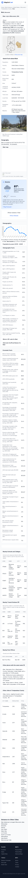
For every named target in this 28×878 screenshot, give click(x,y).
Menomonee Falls (6, 840)
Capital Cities (4, 854)
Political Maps (18, 851)
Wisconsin (23, 7)
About (16, 860)
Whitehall (4, 739)
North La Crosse (6, 834)
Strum (3, 772)
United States (16, 7)
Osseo (4, 722)
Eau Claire (4, 829)
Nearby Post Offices (9, 650)
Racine (3, 827)
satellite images (19, 176)
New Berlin (4, 838)
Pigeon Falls (5, 802)
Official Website (14, 215)
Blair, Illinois (6, 682)
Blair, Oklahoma (7, 675)
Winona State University (11, 573)
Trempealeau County (6, 8)
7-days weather (15, 112)
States (2, 851)
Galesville (4, 731)
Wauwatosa (4, 836)
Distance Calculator (6, 860)
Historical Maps (19, 854)
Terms (16, 862)
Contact (17, 866)
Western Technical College (11, 595)
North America (8, 7)
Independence (6, 756)
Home (2, 7)
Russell (4, 812)
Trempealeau (6, 24)
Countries (3, 849)
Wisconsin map (18, 54)
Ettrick (3, 748)
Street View (4, 864)
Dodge (4, 792)
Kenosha (3, 825)
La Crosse (10, 623)
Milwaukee (4, 824)
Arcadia (4, 714)
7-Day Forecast (7, 207)
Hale (3, 763)
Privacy (17, 864)
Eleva (3, 782)
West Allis (4, 831)
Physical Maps (18, 849)
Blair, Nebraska (7, 669)
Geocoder (3, 862)
